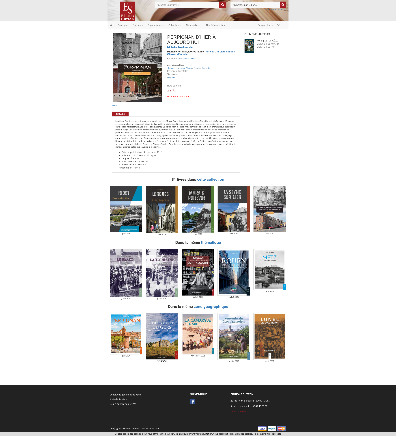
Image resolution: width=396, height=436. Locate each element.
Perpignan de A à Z (267, 40)
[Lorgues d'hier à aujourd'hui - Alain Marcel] (162, 209)
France (197, 68)
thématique (211, 242)
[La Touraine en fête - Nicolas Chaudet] (162, 273)
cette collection (210, 179)
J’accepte (276, 433)
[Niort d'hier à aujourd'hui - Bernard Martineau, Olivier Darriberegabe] (126, 209)
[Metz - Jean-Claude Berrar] (269, 269)
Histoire (171, 77)
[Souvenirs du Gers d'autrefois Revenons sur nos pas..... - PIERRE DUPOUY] (233, 336)
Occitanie (206, 68)
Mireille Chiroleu (215, 51)
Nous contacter (238, 411)
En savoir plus (262, 433)
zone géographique (211, 306)
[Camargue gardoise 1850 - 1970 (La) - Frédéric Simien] (198, 333)
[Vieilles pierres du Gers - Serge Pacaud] (162, 336)
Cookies (136, 428)
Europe (171, 68)
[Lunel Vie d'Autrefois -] (269, 336)
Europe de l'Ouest (184, 68)
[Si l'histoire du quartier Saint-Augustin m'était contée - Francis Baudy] (198, 272)
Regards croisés (187, 58)
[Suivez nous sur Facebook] (192, 401)
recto (114, 105)
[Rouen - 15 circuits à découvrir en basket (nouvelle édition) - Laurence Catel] (233, 272)
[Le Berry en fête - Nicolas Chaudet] (126, 273)
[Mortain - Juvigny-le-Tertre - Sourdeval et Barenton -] (269, 209)
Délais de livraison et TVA (123, 403)
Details (120, 113)
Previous (108, 54)
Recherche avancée (276, 9)
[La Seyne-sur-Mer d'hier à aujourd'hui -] (233, 209)
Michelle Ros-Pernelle (180, 47)
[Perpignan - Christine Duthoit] (126, 333)
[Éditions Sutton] (127, 11)
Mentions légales (150, 428)
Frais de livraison (118, 399)
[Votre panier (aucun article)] (278, 25)
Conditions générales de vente (125, 394)
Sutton (126, 428)
